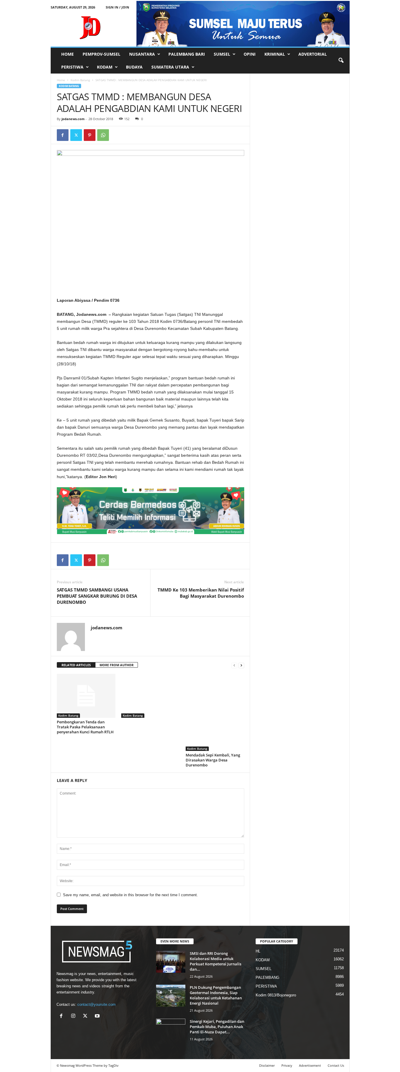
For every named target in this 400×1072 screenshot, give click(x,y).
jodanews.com (73, 119)
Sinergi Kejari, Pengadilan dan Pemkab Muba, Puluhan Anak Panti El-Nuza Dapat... (217, 1026)
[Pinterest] (89, 135)
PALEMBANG (267, 977)
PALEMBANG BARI (186, 54)
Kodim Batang (80, 80)
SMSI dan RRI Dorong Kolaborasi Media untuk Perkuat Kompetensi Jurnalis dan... (215, 961)
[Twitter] (76, 135)
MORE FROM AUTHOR (117, 665)
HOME (67, 54)
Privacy (286, 1065)
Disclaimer (267, 1065)
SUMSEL (222, 54)
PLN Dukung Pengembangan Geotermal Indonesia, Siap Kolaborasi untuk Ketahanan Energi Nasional (216, 995)
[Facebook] (63, 135)
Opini (250, 54)
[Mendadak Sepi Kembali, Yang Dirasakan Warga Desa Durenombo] (215, 712)
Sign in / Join (117, 7)
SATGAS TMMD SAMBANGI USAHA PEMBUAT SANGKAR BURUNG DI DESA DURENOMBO (97, 596)
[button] (340, 60)
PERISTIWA (72, 67)
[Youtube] (98, 1016)
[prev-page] (234, 665)
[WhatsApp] (103, 135)
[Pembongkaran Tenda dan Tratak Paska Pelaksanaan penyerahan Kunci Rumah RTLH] (86, 696)
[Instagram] (75, 1016)
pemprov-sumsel (101, 54)
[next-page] (241, 665)
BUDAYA (134, 67)
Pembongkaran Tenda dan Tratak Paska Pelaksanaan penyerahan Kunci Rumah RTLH (85, 726)
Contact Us (336, 1065)
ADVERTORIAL (312, 54)
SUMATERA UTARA (170, 67)
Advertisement (310, 1065)
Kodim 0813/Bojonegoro (276, 995)
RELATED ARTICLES (76, 665)
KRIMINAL (274, 54)
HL (258, 951)
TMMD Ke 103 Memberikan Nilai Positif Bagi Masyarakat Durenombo (201, 593)
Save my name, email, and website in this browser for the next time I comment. (130, 895)
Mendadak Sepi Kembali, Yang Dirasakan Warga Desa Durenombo (213, 760)
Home (61, 80)
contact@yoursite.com (96, 1004)
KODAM (104, 67)
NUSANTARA (142, 54)
